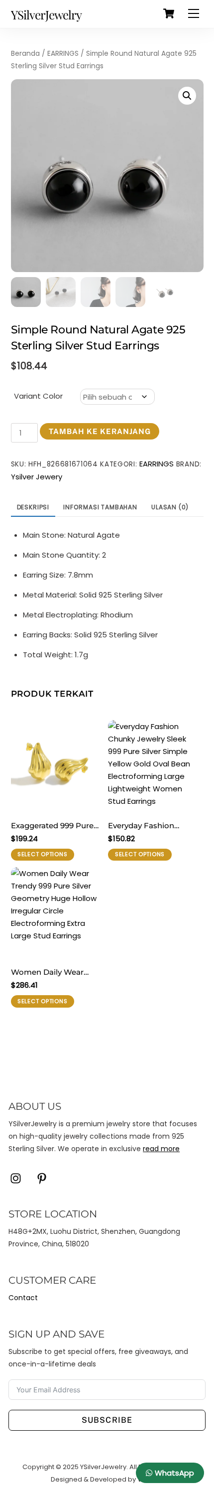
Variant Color (38, 396)
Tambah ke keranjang (100, 431)
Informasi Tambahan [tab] (100, 507)
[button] (187, 96)
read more (161, 1149)
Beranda (25, 53)
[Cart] (169, 13)
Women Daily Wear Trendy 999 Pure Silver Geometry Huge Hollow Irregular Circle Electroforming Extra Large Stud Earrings (55, 972)
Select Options (42, 854)
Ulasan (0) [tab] (170, 507)
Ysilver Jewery (36, 476)
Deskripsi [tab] (33, 507)
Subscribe (107, 1420)
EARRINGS (63, 53)
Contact (23, 1298)
